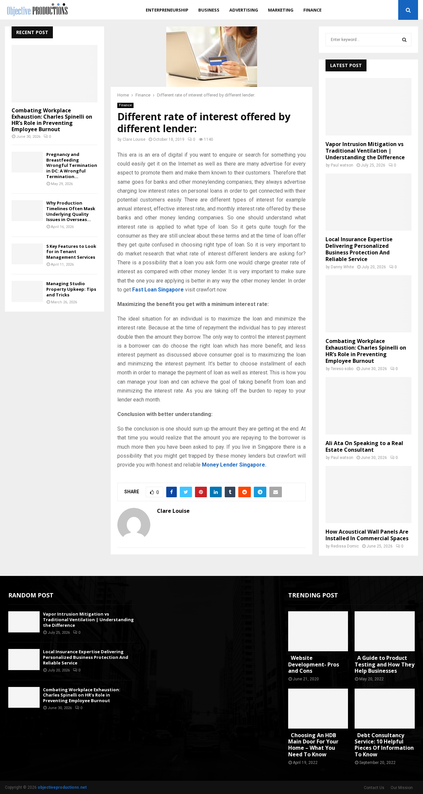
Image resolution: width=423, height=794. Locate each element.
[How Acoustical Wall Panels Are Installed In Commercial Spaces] (368, 494)
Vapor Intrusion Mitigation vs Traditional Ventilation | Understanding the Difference (365, 150)
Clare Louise (134, 139)
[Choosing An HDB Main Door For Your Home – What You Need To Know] (318, 709)
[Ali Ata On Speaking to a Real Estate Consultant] (368, 405)
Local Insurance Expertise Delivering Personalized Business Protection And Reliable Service (359, 249)
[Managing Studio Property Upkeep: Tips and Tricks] (27, 291)
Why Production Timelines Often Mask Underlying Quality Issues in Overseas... (70, 211)
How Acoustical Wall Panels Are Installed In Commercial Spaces (367, 535)
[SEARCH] (404, 39)
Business (208, 10)
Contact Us (374, 787)
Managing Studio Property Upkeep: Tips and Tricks (71, 289)
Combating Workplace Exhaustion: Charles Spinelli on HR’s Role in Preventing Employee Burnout (52, 120)
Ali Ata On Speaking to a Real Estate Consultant (364, 446)
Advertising (243, 10)
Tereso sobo (342, 368)
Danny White (342, 267)
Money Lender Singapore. (234, 465)
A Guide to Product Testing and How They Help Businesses (384, 664)
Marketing (280, 10)
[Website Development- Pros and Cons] (318, 631)
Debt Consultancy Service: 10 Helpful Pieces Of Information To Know (384, 745)
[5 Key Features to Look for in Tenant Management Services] (27, 254)
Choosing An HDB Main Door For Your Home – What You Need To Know (313, 745)
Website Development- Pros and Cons (313, 664)
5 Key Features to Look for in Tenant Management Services (71, 251)
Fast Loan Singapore (158, 289)
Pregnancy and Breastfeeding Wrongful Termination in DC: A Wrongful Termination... (71, 165)
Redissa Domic (345, 546)
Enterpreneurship (167, 10)
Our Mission (402, 787)
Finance (312, 10)
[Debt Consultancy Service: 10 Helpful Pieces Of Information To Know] (385, 709)
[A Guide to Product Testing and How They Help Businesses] (385, 631)
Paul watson (342, 165)
